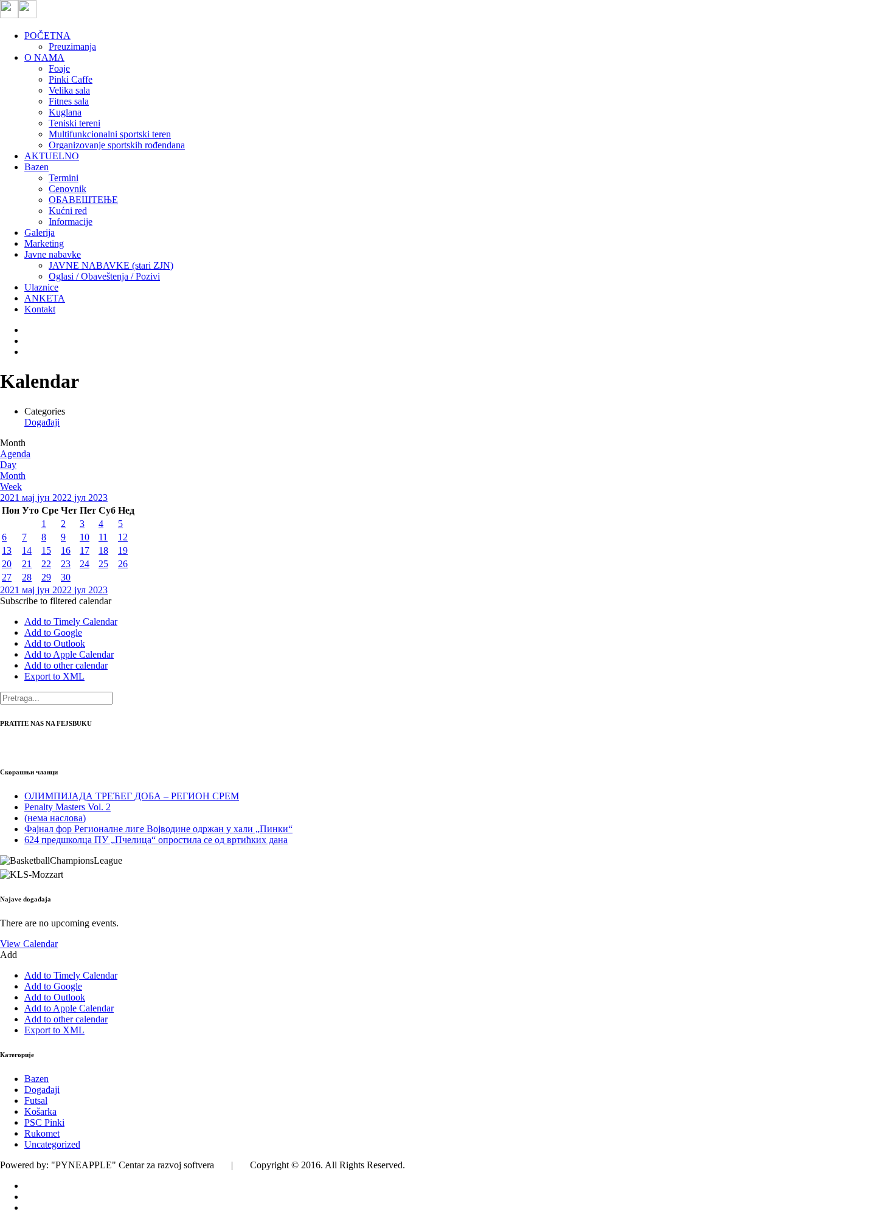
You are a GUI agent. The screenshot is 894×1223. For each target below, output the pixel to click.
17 (84, 550)
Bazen (36, 1078)
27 (7, 577)
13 (7, 550)
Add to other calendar (66, 665)
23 (66, 564)
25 (103, 564)
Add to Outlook (54, 643)
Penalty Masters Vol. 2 (67, 807)
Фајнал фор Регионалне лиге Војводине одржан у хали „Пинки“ (158, 829)
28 (27, 577)
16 (66, 550)
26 (123, 564)
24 (84, 564)
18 (103, 550)
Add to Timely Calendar (70, 621)
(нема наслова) (55, 818)
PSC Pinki (44, 1122)
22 (46, 564)
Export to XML (54, 676)
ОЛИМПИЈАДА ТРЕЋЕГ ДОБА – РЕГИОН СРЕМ (131, 796)
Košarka (40, 1111)
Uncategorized (52, 1144)
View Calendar (29, 944)
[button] (55, 601)
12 (123, 537)
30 (66, 577)
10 (84, 537)
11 (103, 537)
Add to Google (53, 632)
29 (46, 577)
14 (27, 550)
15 (46, 550)
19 (123, 550)
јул (81, 497)
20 (7, 564)
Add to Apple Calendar (69, 654)
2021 (11, 497)
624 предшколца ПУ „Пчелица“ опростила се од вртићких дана (156, 840)
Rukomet (42, 1133)
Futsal (35, 1100)
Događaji (42, 422)
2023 (98, 497)
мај (29, 497)
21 (27, 564)
